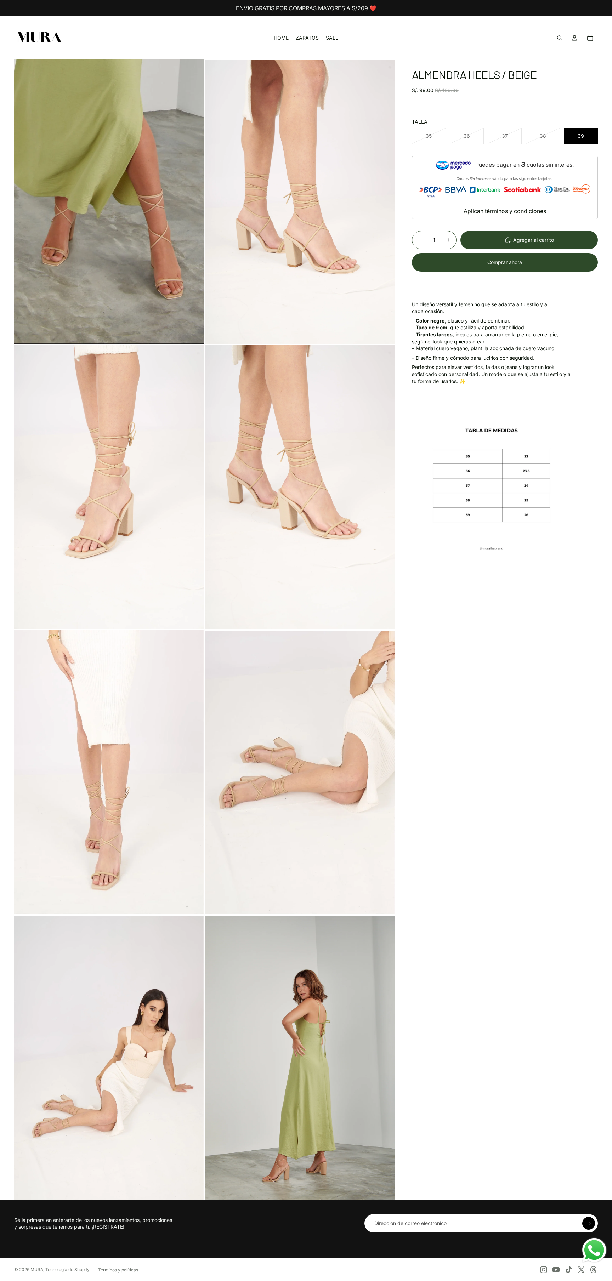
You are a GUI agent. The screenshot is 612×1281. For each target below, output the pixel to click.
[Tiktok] (569, 1269)
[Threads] (593, 1269)
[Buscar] (559, 38)
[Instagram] (543, 1269)
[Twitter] (581, 1269)
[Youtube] (556, 1269)
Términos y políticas (118, 1270)
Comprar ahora (504, 262)
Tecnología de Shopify (67, 1269)
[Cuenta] (574, 38)
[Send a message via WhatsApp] (594, 1250)
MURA (36, 1269)
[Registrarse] (588, 1223)
